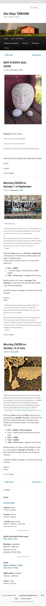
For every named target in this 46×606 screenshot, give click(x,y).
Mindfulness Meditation (11, 43)
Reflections (35, 43)
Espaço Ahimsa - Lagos (13, 565)
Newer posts (37, 55)
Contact (6, 48)
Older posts (8, 55)
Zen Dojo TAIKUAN (16, 13)
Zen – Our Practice (17, 38)
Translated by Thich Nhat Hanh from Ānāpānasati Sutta (23, 410)
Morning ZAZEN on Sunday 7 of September (17, 184)
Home (6, 38)
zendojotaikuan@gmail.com (28, 595)
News (12, 173)
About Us (25, 43)
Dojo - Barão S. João (10, 539)
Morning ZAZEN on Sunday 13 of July (15, 346)
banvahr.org (11, 223)
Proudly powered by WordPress (23, 601)
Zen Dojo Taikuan (9, 503)
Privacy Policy (26, 598)
